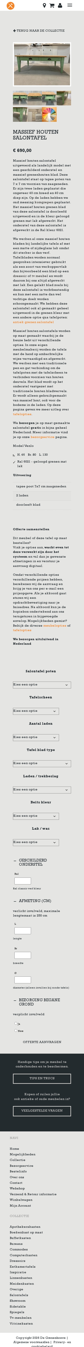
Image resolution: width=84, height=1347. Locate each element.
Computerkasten (23, 1255)
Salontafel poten (41, 671)
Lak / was (41, 829)
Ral (16, 874)
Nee (20, 1031)
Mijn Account (20, 1206)
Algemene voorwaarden (31, 1342)
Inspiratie (18, 1272)
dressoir (20, 276)
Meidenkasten (22, 1284)
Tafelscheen (40, 697)
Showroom (17, 1301)
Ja (19, 1024)
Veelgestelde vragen (42, 1111)
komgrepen (43, 202)
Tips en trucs (42, 1078)
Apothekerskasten (25, 1227)
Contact (16, 1183)
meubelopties (54, 626)
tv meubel (40, 276)
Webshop (17, 1189)
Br (15, 949)
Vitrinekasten (21, 1323)
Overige (16, 1289)
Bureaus (16, 1244)
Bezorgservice (21, 1166)
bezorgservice (43, 437)
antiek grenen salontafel (33, 322)
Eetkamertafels (23, 1267)
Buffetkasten (20, 1238)
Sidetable (18, 1306)
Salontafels (19, 1295)
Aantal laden (41, 724)
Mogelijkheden (22, 1154)
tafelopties (22, 414)
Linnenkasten (21, 1278)
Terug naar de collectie (40, 31)
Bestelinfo (18, 1171)
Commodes (19, 1250)
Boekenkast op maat (26, 1232)
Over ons (17, 1177)
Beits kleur (41, 802)
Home (14, 1149)
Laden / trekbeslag (40, 776)
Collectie (17, 1160)
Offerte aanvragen (42, 1042)
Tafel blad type (41, 750)
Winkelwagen (21, 1200)
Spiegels (17, 1312)
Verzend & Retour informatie (33, 1194)
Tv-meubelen (20, 1318)
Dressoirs (17, 1261)
